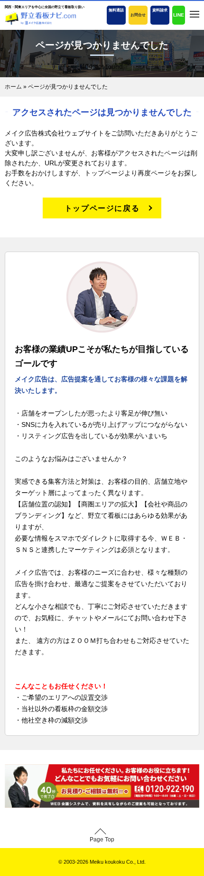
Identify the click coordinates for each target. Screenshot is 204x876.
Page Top (102, 839)
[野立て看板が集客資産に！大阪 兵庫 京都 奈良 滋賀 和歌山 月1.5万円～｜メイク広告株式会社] (40, 18)
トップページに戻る (102, 208)
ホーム (13, 86)
